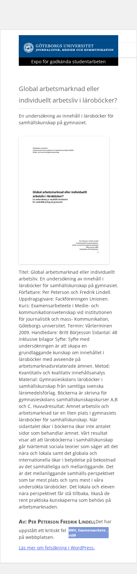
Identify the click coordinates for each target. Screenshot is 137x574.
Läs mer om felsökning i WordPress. (57, 548)
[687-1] (64, 262)
